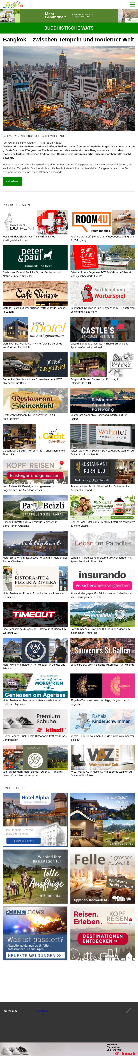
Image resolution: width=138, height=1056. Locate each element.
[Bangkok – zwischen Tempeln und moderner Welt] (69, 88)
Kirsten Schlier (30, 136)
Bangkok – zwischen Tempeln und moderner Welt (68, 39)
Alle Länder (49, 136)
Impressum (10, 1010)
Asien (63, 136)
